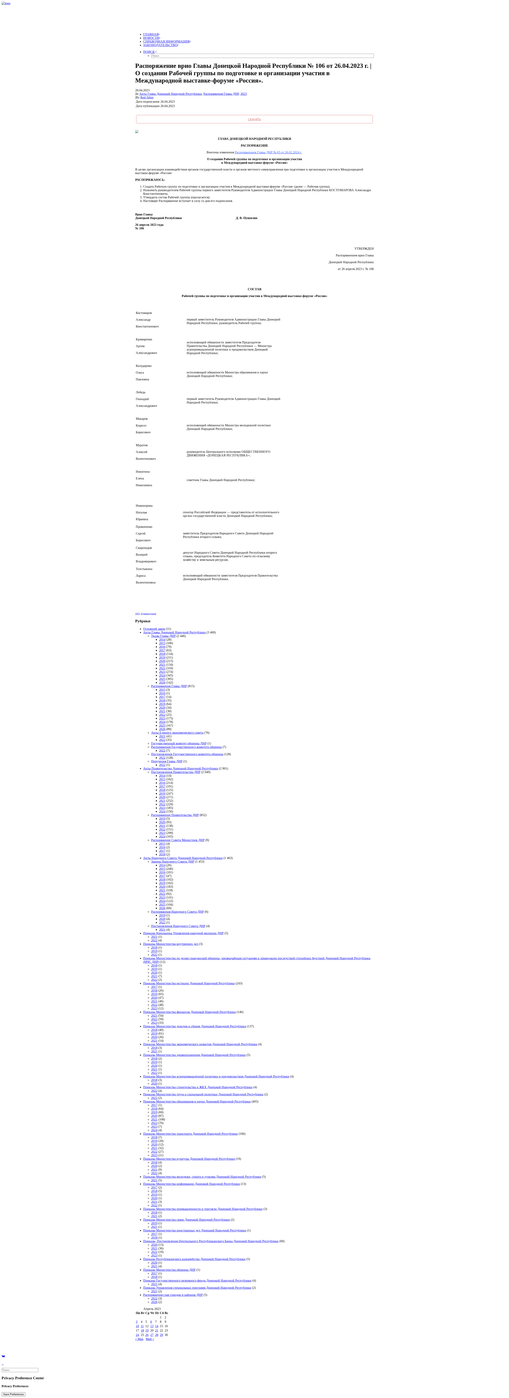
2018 (162, 654)
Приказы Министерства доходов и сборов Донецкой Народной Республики (194, 1026)
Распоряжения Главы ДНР (221, 93)
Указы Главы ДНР (163, 636)
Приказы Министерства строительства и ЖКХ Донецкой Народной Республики (198, 1087)
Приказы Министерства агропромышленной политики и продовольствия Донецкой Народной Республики (216, 1076)
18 (142, 1330)
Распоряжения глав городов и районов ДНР (173, 1295)
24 (137, 1335)
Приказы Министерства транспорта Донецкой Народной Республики (190, 1133)
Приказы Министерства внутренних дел (170, 944)
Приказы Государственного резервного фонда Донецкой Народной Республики (197, 1280)
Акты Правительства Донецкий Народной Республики (180, 768)
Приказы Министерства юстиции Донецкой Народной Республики (189, 983)
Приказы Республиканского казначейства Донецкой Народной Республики (194, 1259)
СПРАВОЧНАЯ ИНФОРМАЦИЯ (166, 41)
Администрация (148, 613)
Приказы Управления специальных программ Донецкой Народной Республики (197, 1287)
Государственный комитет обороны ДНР (179, 743)
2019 (162, 657)
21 (156, 1330)
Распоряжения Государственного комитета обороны (186, 747)
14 (156, 1326)
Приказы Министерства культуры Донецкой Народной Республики (189, 1158)
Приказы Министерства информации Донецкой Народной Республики (191, 1184)
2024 (162, 675)
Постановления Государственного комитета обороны (187, 754)
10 (137, 1326)
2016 (162, 646)
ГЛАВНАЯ (150, 34)
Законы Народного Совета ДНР (172, 861)
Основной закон (154, 628)
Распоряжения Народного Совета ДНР (177, 911)
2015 (162, 643)
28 (156, 1335)
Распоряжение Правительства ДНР (175, 815)
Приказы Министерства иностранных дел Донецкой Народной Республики (194, 1230)
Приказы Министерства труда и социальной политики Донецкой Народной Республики (203, 1094)
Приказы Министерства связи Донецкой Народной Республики (186, 1219)
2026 (162, 682)
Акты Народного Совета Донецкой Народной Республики (183, 858)
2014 (162, 639)
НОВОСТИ (151, 38)
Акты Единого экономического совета (177, 732)
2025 (162, 679)
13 (151, 1326)
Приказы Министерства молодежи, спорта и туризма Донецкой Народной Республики (202, 1176)
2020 (162, 661)
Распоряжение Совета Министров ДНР (178, 840)
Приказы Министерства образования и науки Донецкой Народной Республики (197, 1101)
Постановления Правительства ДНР (175, 772)
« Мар (139, 1339)
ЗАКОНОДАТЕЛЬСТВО (160, 45)
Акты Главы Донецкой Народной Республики (170, 93)
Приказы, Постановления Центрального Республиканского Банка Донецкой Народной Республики (211, 1241)
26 (147, 1335)
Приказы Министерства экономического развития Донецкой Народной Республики (200, 1044)
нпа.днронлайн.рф (59, 1345)
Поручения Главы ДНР (167, 761)
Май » (150, 1339)
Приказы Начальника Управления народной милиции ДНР (183, 933)
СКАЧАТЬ (254, 119)
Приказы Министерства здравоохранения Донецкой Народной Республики (194, 1055)
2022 (162, 668)
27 (151, 1335)
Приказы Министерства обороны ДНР (169, 1269)
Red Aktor (146, 97)
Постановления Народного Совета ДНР (178, 926)
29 (161, 1335)
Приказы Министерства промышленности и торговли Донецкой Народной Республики (203, 1209)
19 (147, 1330)
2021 (162, 664)
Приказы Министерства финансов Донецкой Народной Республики (189, 1012)
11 (142, 1326)
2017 (162, 650)
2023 (243, 93)
